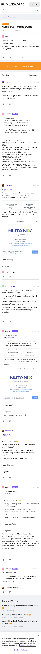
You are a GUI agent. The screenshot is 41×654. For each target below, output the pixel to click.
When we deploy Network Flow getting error (20, 606)
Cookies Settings (20, 650)
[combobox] (20, 10)
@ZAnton (8, 190)
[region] (20, 643)
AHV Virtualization (10, 17)
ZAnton (8, 36)
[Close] (38, 635)
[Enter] (3, 10)
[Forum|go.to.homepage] (15, 4)
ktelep (7, 82)
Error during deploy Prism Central (15, 615)
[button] (2, 5)
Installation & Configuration (12, 617)
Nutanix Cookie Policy (28, 645)
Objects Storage (8, 611)
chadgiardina (10, 286)
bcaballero (9, 185)
